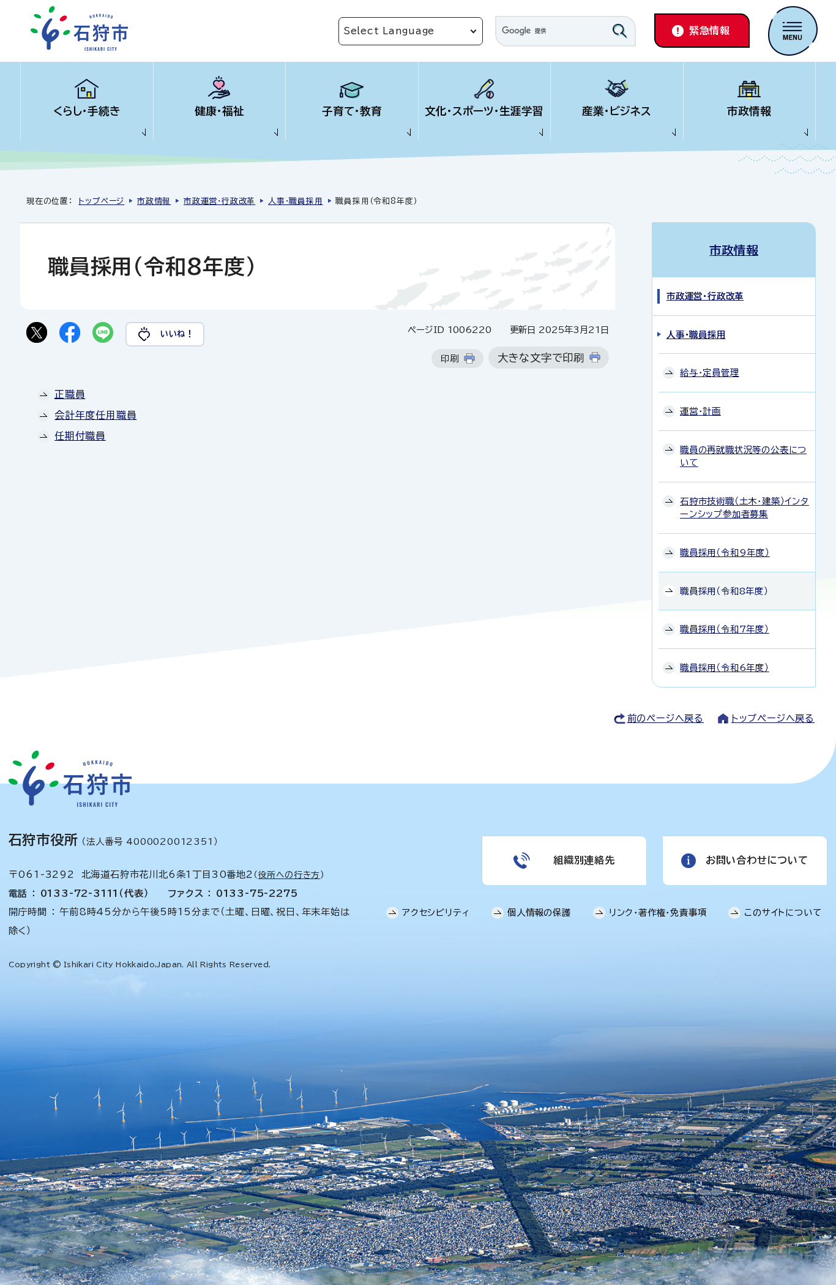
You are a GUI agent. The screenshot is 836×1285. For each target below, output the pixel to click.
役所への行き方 (289, 875)
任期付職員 (80, 436)
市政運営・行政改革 (219, 201)
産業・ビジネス (616, 111)
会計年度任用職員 (95, 415)
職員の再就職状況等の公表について (743, 456)
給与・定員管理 (709, 372)
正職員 (69, 394)
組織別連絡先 (584, 860)
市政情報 (749, 111)
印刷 (450, 358)
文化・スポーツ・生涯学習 (484, 111)
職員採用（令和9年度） (725, 552)
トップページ (101, 201)
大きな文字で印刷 (541, 358)
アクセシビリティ (435, 912)
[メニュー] (793, 31)
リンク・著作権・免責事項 (658, 912)
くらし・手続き (87, 111)
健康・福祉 (219, 111)
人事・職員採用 (295, 201)
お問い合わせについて (757, 860)
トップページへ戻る (773, 718)
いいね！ (177, 333)
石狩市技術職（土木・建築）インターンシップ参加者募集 (744, 507)
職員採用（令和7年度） (724, 629)
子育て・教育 (352, 111)
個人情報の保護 (539, 912)
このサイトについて (782, 912)
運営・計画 (700, 411)
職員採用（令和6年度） (724, 667)
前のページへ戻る (665, 718)
